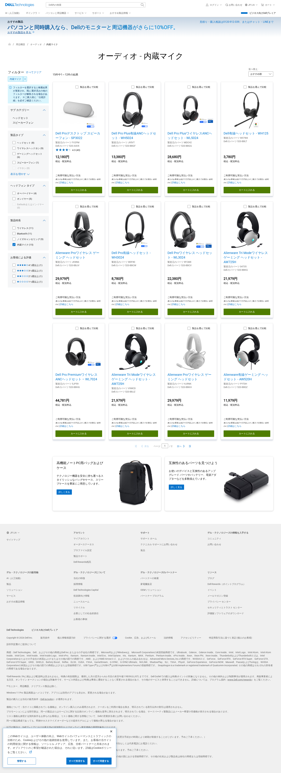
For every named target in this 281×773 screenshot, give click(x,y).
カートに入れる (79, 190)
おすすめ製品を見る (19, 32)
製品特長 (15, 220)
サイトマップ (13, 539)
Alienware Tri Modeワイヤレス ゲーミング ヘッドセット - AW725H (246, 257)
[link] (234, 4)
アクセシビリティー (191, 637)
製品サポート (80, 556)
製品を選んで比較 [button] (89, 87)
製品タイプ (16, 135)
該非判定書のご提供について (21, 644)
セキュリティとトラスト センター (224, 607)
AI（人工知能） (14, 578)
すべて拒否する (77, 761)
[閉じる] (111, 731)
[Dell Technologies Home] (19, 4)
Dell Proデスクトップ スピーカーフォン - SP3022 (77, 135)
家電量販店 (146, 584)
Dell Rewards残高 (82, 562)
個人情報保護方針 (66, 637)
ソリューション (14, 590)
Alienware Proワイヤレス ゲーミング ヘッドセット (77, 255)
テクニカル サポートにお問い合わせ (158, 544)
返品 (142, 550)
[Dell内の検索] (142, 4)
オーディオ (36, 44)
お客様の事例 (80, 619)
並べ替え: (253, 69)
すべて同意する (101, 761)
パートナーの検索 (149, 578)
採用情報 (78, 584)
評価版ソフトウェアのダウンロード (225, 613)
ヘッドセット (20, 118)
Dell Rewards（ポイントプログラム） (226, 584)
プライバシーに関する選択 (97, 637)
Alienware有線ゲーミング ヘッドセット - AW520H (246, 377)
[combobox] (95, 4)
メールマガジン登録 (217, 595)
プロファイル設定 (83, 550)
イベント (212, 590)
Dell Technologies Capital (86, 590)
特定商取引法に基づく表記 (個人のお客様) (230, 637)
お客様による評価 (20, 257)
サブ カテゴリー (19, 110)
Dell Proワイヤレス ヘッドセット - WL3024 (189, 255)
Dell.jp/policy (47, 699)
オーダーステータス (84, 544)
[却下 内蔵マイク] (25, 79)
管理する (21, 761)
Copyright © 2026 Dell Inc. (20, 637)
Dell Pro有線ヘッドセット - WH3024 (131, 255)
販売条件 (45, 637)
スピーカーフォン (23, 122)
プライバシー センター (219, 601)
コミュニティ (214, 538)
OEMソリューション (150, 590)
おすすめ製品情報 (16, 601)
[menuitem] (33, 13)
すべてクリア (33, 72)
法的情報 (168, 637)
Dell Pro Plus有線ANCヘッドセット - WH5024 (134, 135)
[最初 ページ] (136, 446)
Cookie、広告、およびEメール (140, 637)
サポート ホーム (148, 538)
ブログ (210, 578)
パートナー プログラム (152, 595)
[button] (214, 4)
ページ (157, 446)
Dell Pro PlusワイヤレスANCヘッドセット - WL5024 (189, 135)
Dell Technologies (15, 630)
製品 (9, 584)
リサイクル (79, 607)
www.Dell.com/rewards (240, 679)
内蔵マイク (15, 79)
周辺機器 (20, 44)
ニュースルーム (81, 601)
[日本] (9, 44)
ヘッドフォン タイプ (22, 185)
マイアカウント (81, 538)
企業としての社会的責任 (86, 613)
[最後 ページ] (190, 446)
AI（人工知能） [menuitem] (13, 13)
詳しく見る (64, 492)
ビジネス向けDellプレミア (262, 13)
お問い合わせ (214, 544)
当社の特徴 (79, 578)
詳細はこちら (66, 182)
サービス (11, 595)
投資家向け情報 (81, 595)
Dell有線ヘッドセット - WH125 (246, 133)
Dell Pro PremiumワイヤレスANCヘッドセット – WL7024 (76, 377)
